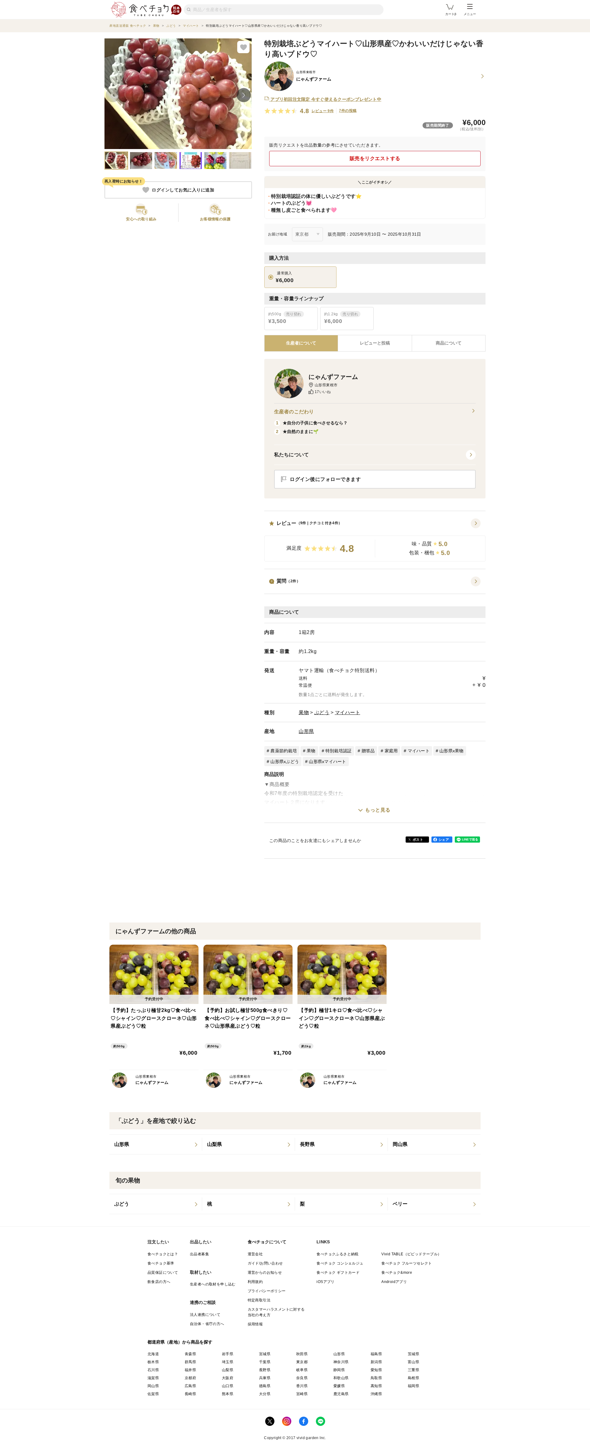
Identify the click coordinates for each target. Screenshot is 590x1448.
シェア (444, 839)
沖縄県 (376, 1394)
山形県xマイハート (327, 761)
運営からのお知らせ (265, 1272)
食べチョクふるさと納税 (337, 1254)
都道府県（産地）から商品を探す (180, 1342)
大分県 (264, 1394)
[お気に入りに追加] (243, 47)
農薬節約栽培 (283, 750)
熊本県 (227, 1394)
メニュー (470, 14)
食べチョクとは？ (163, 1254)
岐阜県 (302, 1370)
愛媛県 (339, 1386)
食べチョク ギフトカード (338, 1272)
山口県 (227, 1386)
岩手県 (227, 1354)
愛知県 (376, 1370)
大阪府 (227, 1378)
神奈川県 (341, 1362)
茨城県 (413, 1354)
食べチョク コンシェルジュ (340, 1263)
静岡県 (339, 1370)
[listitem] (155, 1144)
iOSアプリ (325, 1282)
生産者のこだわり (294, 411)
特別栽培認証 (338, 750)
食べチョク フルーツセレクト (406, 1263)
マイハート (347, 712)
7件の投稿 (347, 110)
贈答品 (368, 750)
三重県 (413, 1370)
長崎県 (190, 1394)
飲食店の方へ (159, 1282)
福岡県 (413, 1386)
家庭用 (391, 750)
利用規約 (255, 1282)
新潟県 (376, 1362)
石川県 (153, 1370)
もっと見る (378, 810)
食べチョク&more (396, 1272)
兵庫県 (264, 1378)
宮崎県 (302, 1394)
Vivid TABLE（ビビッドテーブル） (411, 1254)
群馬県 (190, 1362)
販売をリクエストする (375, 158)
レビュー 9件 (323, 111)
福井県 (190, 1370)
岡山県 (153, 1386)
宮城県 (264, 1354)
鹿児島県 (341, 1394)
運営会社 (255, 1254)
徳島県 (264, 1386)
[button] (375, 540)
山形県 (306, 731)
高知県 (376, 1386)
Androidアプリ (394, 1282)
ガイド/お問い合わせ (265, 1263)
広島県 (190, 1386)
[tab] (374, 343)
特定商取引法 (259, 1300)
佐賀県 (153, 1394)
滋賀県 (153, 1378)
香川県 (302, 1386)
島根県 (413, 1378)
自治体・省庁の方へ (207, 1324)
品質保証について (163, 1272)
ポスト (418, 839)
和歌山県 (341, 1378)
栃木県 (153, 1362)
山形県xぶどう (284, 761)
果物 (304, 712)
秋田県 (302, 1354)
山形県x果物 (451, 750)
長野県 (264, 1370)
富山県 (413, 1362)
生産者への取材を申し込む (213, 1284)
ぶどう (322, 712)
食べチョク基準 (161, 1263)
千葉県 (264, 1362)
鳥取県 (376, 1378)
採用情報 (255, 1324)
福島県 (376, 1354)
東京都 (302, 1362)
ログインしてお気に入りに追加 (183, 189)
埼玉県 (227, 1362)
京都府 (190, 1378)
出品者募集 (199, 1254)
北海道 (153, 1354)
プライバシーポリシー (267, 1291)
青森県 (190, 1354)
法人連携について (205, 1314)
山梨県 (227, 1370)
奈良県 (302, 1378)
